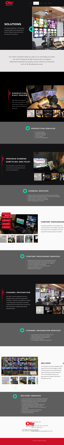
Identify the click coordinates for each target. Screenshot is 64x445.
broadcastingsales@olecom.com (44, 431)
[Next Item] (63, 97)
